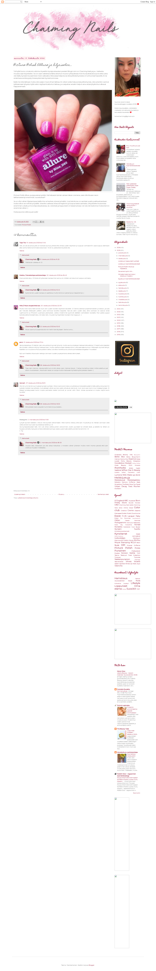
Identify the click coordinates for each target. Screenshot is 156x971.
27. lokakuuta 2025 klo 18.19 (35, 383)
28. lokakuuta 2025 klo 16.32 (50, 365)
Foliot (116, 518)
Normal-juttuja (122, 691)
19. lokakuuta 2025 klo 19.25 (49, 259)
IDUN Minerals (134, 465)
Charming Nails (30, 259)
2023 (119, 312)
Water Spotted (120, 564)
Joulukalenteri (120, 581)
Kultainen (127, 527)
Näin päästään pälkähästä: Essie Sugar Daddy (132, 185)
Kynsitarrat (121, 533)
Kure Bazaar (136, 527)
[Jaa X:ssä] (38, 222)
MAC (125, 475)
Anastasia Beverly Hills (123, 455)
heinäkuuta (122, 288)
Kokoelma (128, 525)
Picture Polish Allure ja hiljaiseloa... (126, 267)
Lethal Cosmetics (128, 472)
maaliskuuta (123, 299)
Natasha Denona (121, 482)
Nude (117, 545)
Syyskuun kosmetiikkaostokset (129, 279)
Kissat (130, 581)
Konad (137, 525)
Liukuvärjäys (120, 538)
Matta (126, 540)
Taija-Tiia (23, 243)
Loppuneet (121, 585)
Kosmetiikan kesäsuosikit (131, 755)
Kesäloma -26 (131, 222)
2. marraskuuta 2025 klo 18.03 (51, 442)
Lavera (117, 472)
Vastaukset (25, 255)
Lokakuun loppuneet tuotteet (128, 261)
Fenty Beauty (126, 461)
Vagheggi (137, 559)
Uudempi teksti (19, 494)
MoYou (137, 540)
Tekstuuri (124, 555)
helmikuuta (122, 302)
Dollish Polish (126, 513)
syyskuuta (122, 282)
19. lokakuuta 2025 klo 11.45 (36, 243)
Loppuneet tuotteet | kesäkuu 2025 (132, 732)
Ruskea (117, 553)
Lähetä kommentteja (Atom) (28, 498)
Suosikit (131, 588)
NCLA (133, 542)
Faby (138, 516)
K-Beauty (136, 470)
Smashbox (118, 484)
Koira (138, 581)
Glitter (117, 520)
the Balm (118, 488)
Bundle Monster (134, 503)
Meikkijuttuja (122, 477)
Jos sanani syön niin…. (125, 271)
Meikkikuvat (120, 480)
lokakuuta (122, 258)
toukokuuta (122, 294)
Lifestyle (135, 583)
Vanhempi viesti (103, 494)
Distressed (118, 513)
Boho (128, 457)
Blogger (91, 965)
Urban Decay (121, 486)
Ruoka (124, 589)
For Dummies (125, 518)
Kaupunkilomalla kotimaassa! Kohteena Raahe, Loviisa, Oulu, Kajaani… (127, 779)
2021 (118, 317)
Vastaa (22, 251)
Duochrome (136, 513)
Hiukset (128, 463)
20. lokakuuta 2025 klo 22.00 (51, 305)
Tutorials (137, 557)
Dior (126, 459)
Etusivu (61, 494)
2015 (118, 334)
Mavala (131, 540)
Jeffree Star (126, 470)
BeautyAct (137, 454)
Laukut (126, 583)
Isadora (118, 470)
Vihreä (128, 561)
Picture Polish (26, 225)
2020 (119, 320)
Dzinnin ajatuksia (123, 705)
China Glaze (128, 508)
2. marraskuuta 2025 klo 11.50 (38, 420)
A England (119, 500)
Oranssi (129, 545)
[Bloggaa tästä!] (36, 222)
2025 (119, 250)
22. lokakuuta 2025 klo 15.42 (50, 290)
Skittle (132, 553)
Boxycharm (136, 457)
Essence (132, 459)
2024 (119, 309)
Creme (131, 510)
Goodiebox (119, 463)
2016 (118, 331)
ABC (126, 500)
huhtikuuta (122, 297)
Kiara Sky (119, 525)
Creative (124, 510)
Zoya (138, 564)
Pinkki (137, 548)
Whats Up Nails (130, 564)
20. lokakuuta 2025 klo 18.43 (57, 275)
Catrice (117, 459)
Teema (117, 555)
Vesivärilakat (119, 561)
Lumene (118, 475)
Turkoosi (118, 557)
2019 (118, 323)
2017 (118, 329)
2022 (119, 314)
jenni (21, 342)
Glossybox (136, 461)
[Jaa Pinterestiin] (43, 222)
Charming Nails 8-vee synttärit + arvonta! (132, 205)
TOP (138, 553)
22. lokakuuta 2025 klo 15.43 (50, 326)
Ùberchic (119, 566)
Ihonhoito (120, 467)
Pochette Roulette (123, 689)
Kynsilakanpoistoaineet (122, 531)
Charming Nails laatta (126, 505)
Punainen (120, 550)
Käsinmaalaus (119, 536)
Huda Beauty (120, 465)
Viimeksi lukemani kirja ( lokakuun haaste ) (126, 275)
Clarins (122, 459)
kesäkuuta (122, 291)
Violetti (137, 561)
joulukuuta (122, 253)
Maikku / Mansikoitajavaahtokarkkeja (33, 275)
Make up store (133, 475)
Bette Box (120, 457)
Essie (118, 515)
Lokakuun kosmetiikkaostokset (129, 264)
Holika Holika (136, 463)
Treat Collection (134, 555)
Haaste (127, 520)
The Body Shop (127, 484)
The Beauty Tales (123, 729)
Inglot (138, 468)
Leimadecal (136, 536)
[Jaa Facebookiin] (41, 222)
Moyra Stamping (122, 542)
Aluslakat (132, 501)
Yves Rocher (134, 486)
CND (117, 505)
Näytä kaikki (136, 793)
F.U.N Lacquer (128, 516)
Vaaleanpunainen (122, 559)
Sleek (138, 482)
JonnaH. (22, 383)
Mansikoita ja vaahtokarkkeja (127, 752)
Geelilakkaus (136, 518)
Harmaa (137, 520)
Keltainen (137, 523)
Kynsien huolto (127, 529)
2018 (119, 326)
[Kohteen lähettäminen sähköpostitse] (34, 222)
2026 (119, 247)
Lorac (138, 472)
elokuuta (121, 285)
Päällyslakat (136, 551)
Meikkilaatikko (133, 480)
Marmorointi (119, 540)
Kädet (138, 534)
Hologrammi (120, 522)
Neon (138, 542)
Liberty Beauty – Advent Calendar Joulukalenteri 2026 (127, 674)
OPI (123, 545)
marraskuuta (123, 256)
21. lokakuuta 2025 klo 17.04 (33, 342)
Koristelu (118, 527)
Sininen (124, 553)
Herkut (137, 578)
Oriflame (132, 482)
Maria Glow (121, 671)
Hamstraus (121, 578)
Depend (137, 510)
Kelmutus (130, 523)
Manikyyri (136, 538)
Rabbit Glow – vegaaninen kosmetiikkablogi (126, 775)
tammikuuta (123, 305)
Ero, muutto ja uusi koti (133, 146)
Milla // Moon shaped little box (30, 305)
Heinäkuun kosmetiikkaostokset (133, 165)
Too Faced (136, 484)
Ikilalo (131, 468)
